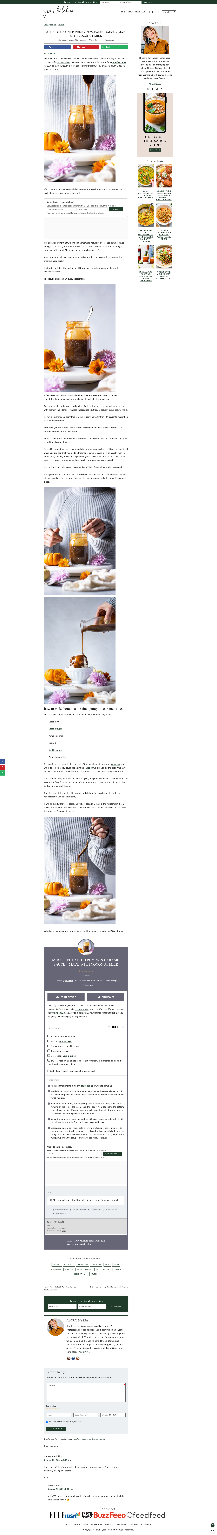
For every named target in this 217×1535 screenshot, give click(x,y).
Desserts (61, 25)
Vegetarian (56, 1269)
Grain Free (96, 1265)
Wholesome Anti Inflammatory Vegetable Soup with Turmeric (145, 235)
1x (114, 1027)
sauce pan (115, 764)
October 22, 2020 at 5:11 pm (57, 1460)
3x (123, 1027)
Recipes (53, 25)
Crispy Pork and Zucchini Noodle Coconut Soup (164, 275)
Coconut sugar (55, 729)
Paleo (107, 1265)
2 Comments (108, 40)
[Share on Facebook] (2, 761)
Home (46, 25)
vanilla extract (119, 62)
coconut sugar (63, 62)
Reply (46, 1478)
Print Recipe (68, 997)
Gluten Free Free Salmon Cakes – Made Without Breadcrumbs (163, 195)
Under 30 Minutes (84, 1269)
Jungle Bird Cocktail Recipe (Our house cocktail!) (145, 276)
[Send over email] (2, 772)
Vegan (116, 1265)
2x (118, 1027)
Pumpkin (94, 1274)
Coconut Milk (80, 1274)
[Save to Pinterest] (2, 767)
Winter (118, 1269)
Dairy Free (69, 1265)
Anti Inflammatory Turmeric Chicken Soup (145, 194)
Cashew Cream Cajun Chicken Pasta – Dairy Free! (164, 234)
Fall (98, 1269)
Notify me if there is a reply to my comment (65, 1422)
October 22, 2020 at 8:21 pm (60, 1489)
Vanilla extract (55, 750)
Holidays (107, 1269)
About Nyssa (85, 1352)
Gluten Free (82, 1265)
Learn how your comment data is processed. (89, 1439)
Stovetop (69, 1269)
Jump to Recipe (49, 53)
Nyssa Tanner (68, 981)
